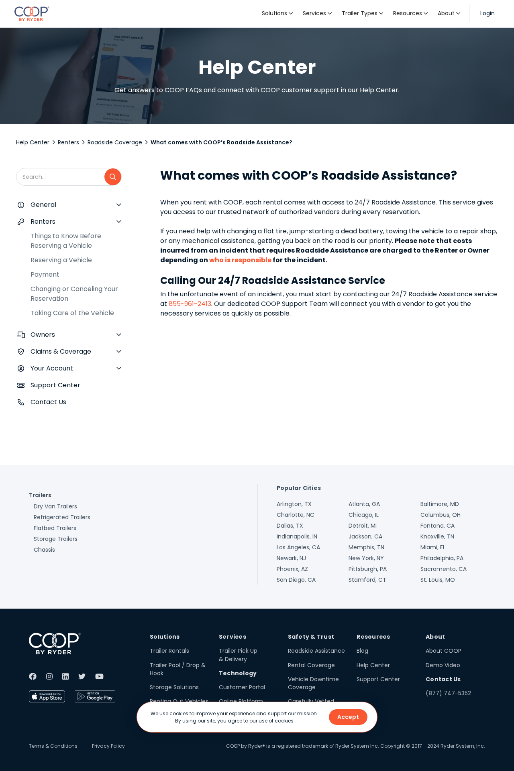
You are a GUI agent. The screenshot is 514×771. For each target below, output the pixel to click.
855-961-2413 (190, 303)
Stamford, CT (367, 580)
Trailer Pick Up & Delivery (238, 655)
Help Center (32, 142)
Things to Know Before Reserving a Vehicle (66, 240)
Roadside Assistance (316, 651)
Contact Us (48, 402)
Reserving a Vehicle (61, 260)
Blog (362, 651)
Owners (43, 334)
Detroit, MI (363, 526)
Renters (68, 142)
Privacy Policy (108, 746)
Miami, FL (432, 547)
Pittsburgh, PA (368, 569)
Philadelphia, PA (441, 558)
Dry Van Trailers (55, 506)
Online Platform (241, 701)
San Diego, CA (296, 580)
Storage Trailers (56, 539)
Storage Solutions (174, 687)
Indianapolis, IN (297, 536)
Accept (348, 717)
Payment (45, 274)
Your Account (52, 368)
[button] (277, 13)
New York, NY (366, 558)
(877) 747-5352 (448, 693)
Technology (238, 673)
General (43, 204)
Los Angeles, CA (298, 547)
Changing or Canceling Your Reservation (74, 293)
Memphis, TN (366, 547)
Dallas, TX (290, 526)
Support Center (55, 385)
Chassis (44, 550)
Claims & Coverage (61, 351)
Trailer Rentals (169, 651)
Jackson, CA (365, 536)
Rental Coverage (311, 665)
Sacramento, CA (443, 569)
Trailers (40, 495)
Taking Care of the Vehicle (72, 313)
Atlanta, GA (364, 504)
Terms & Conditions (53, 746)
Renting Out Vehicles (179, 701)
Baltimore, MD (439, 504)
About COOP (443, 651)
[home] (31, 13)
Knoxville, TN (437, 536)
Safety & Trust (311, 637)
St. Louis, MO (437, 580)
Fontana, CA (437, 526)
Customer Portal (242, 687)
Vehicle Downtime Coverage (313, 683)
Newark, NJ (291, 558)
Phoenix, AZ (292, 569)
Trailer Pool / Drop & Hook (178, 669)
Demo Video (443, 665)
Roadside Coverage (115, 142)
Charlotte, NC (295, 515)
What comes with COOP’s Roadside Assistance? (221, 142)
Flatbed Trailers (55, 528)
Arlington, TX (294, 504)
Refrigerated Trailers (62, 517)
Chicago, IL (364, 515)
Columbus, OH (440, 515)
